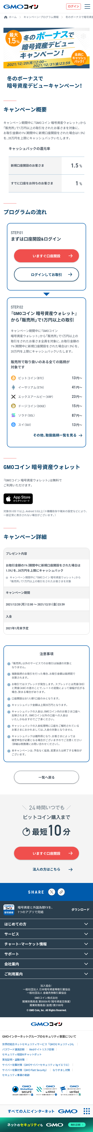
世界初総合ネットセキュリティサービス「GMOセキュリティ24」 (38, 1044)
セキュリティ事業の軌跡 (16, 1075)
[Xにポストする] (51, 892)
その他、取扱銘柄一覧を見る (55, 435)
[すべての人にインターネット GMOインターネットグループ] (40, 1111)
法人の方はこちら (46, 869)
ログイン (73, 6)
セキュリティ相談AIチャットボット (22, 1054)
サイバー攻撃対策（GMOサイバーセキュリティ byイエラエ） (36, 1064)
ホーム (13, 17)
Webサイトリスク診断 (41, 1049)
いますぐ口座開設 (46, 256)
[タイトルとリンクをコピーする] (61, 892)
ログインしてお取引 (46, 275)
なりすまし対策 (61, 1070)
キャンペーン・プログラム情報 (41, 17)
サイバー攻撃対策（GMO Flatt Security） (25, 1070)
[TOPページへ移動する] (20, 6)
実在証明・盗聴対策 (13, 1059)
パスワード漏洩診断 (13, 1049)
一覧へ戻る (46, 777)
